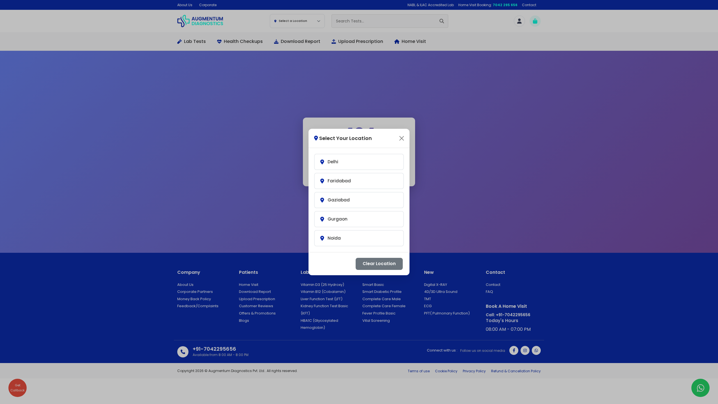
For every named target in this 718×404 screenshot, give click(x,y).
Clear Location (379, 264)
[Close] (401, 138)
